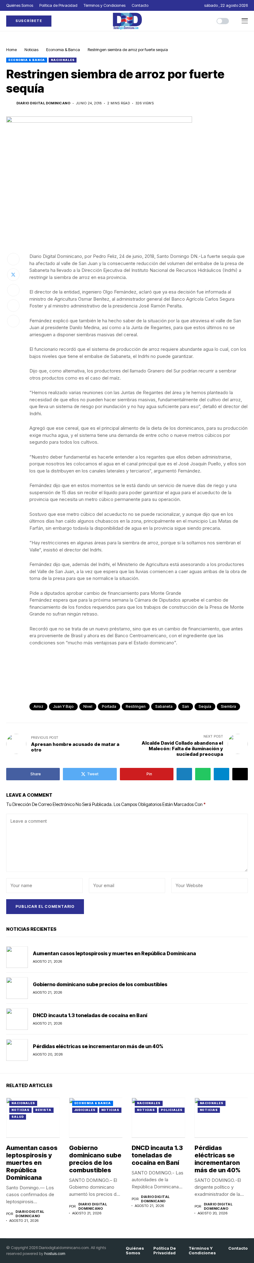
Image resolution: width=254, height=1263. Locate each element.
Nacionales (62, 60)
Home (11, 49)
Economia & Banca (63, 49)
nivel (87, 706)
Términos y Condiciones (202, 1251)
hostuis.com (54, 1253)
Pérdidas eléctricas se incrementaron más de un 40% (98, 1046)
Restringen (136, 706)
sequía (205, 706)
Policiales (171, 1110)
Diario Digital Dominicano (43, 103)
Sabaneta (164, 706)
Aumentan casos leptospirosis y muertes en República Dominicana (114, 953)
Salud (17, 1116)
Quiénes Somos (135, 1251)
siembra (228, 706)
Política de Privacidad (164, 1251)
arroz (38, 706)
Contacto (238, 1248)
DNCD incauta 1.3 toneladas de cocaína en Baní (90, 1015)
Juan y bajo (63, 706)
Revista (43, 1110)
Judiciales (84, 1110)
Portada (109, 706)
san (185, 706)
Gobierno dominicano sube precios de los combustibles (100, 984)
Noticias (31, 49)
